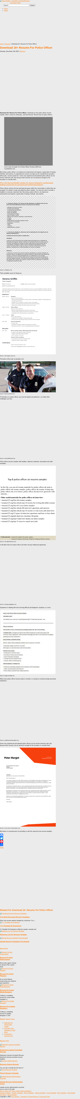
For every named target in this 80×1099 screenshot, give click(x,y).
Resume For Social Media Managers (7, 991)
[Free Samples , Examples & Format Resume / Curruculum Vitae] (15, 3)
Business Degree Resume (9, 1064)
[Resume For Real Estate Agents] (8, 954)
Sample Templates (17, 1093)
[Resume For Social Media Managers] (8, 986)
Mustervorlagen (12, 1095)
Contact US (7, 1091)
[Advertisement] (37, 28)
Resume (7, 44)
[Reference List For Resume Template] (12, 931)
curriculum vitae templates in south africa (9, 1030)
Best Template (61, 1093)
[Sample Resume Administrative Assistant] (12, 1078)
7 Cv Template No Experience (10, 926)
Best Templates (29, 1093)
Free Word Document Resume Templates (15, 917)
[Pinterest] (28, 841)
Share (2, 847)
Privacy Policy (15, 1091)
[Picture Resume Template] (8, 1069)
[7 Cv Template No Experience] (10, 922)
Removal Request (26, 1091)
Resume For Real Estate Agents (6, 958)
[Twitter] (28, 838)
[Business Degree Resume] (8, 1061)
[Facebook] (28, 835)
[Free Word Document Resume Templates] (13, 913)
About (6, 10)
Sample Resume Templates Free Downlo (14, 941)
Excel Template (51, 1093)
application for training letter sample (8, 1024)
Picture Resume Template (9, 1073)
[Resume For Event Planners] (8, 970)
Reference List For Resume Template (13, 934)
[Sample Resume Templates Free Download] (14, 938)
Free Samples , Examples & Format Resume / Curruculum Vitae (30, 1096)
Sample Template (5, 1093)
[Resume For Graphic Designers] (8, 1003)
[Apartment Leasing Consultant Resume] (12, 1046)
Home (6, 8)
